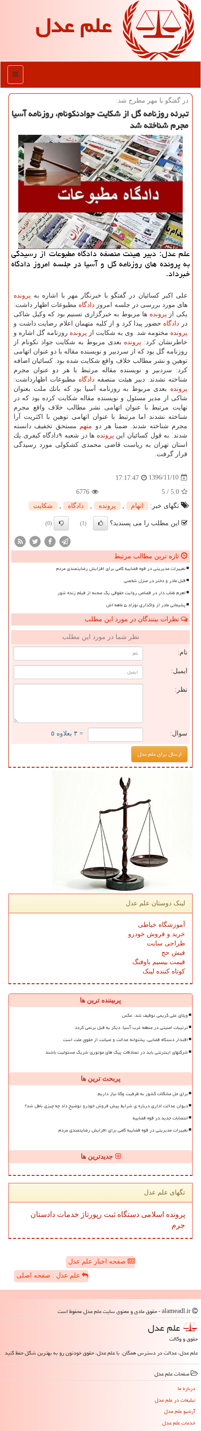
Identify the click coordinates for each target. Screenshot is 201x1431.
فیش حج (173, 952)
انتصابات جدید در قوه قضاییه (160, 1118)
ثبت (108, 1214)
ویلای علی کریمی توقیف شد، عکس (155, 1015)
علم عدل (74, 25)
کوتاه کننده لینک (164, 971)
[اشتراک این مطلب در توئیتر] (35, 540)
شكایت (43, 505)
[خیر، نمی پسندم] (61, 523)
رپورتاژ (90, 1214)
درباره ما (186, 1388)
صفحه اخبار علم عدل (98, 1261)
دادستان (42, 1214)
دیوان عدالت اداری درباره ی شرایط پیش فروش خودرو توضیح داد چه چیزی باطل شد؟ (106, 1106)
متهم (85, 426)
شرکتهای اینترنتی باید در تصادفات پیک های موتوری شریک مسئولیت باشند (116, 1052)
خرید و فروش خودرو (156, 934)
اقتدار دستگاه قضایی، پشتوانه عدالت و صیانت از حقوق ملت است (125, 1039)
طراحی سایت (166, 943)
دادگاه (86, 304)
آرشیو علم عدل (179, 1411)
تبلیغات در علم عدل (175, 1400)
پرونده (22, 295)
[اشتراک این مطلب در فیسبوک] (50, 540)
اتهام (137, 505)
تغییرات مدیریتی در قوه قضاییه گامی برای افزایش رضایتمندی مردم (121, 568)
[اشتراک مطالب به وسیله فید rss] (20, 540)
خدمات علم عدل (178, 1423)
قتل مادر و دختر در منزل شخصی (155, 580)
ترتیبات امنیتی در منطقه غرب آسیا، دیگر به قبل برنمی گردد (131, 1027)
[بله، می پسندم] (100, 523)
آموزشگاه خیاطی (161, 924)
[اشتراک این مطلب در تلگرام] (65, 540)
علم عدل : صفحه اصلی (49, 1275)
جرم (178, 1225)
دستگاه (127, 1214)
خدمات (67, 1214)
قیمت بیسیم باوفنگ (158, 962)
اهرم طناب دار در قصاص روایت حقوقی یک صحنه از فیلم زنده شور (121, 592)
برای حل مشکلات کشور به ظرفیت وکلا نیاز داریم (143, 1093)
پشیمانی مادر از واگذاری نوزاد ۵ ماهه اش (146, 605)
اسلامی (151, 1214)
